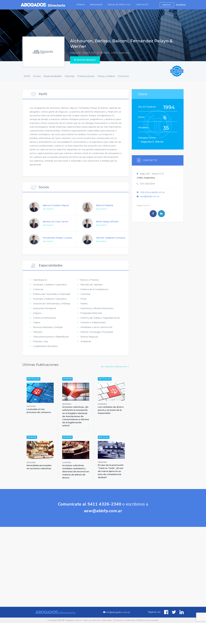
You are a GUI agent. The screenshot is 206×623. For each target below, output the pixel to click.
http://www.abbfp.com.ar (152, 192)
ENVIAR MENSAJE (86, 60)
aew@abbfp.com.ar (149, 196)
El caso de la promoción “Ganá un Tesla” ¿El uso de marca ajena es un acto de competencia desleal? (111, 471)
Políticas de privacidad (147, 620)
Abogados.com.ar (73, 620)
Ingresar (167, 4)
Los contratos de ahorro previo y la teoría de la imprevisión (111, 410)
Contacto (142, 4)
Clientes (70, 76)
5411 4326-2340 (147, 183)
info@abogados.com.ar (118, 612)
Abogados (96, 4)
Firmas (81, 4)
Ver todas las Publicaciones (114, 366)
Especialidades (53, 76)
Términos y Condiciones (124, 620)
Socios (37, 76)
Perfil (27, 76)
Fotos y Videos (106, 76)
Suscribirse (181, 4)
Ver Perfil (47, 209)
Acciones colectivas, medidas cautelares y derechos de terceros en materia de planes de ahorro (75, 471)
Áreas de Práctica (119, 4)
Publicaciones (86, 76)
